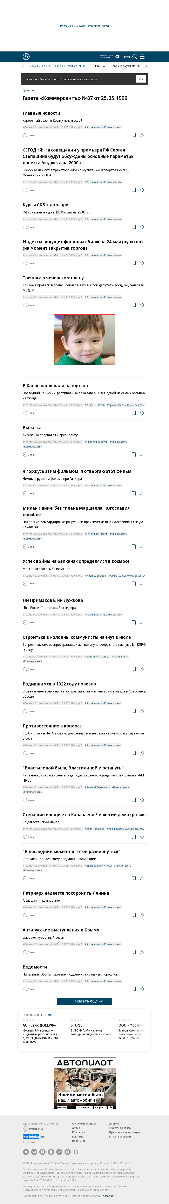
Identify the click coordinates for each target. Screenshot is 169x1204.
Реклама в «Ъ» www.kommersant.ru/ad (84, 26)
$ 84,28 (33, 66)
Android (114, 1123)
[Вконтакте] (34, 1152)
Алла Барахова (95, 829)
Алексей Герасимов (98, 787)
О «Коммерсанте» (84, 1123)
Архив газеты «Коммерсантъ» (104, 127)
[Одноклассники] (51, 1152)
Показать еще (85, 1001)
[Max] (68, 1152)
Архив (76, 1128)
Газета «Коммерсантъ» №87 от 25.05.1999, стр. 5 (53, 981)
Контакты (79, 1132)
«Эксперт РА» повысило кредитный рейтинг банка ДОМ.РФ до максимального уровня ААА (40, 1035)
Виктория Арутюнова (99, 865)
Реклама (78, 1136)
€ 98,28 (46, 66)
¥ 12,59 (59, 66)
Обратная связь (120, 1128)
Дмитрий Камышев (98, 656)
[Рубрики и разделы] (142, 57)
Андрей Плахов (96, 405)
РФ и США (99, 66)
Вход (127, 56)
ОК (141, 79)
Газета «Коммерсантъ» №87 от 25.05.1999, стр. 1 (53, 127)
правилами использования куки (81, 78)
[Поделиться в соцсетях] (141, 135)
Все (49, 1014)
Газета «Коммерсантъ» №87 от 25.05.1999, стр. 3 (53, 787)
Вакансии (78, 1141)
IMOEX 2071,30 (76, 66)
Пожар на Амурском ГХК (125, 66)
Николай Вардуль (97, 442)
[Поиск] (135, 57)
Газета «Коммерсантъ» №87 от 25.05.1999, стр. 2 (53, 534)
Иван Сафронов (96, 575)
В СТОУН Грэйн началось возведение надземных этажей (91, 1032)
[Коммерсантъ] (26, 56)
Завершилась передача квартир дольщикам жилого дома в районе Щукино (139, 1034)
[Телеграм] (26, 1152)
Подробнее (108, 1196)
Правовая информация (124, 1132)
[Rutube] (59, 1152)
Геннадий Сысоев (97, 534)
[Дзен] (42, 1152)
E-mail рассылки (120, 1136)
